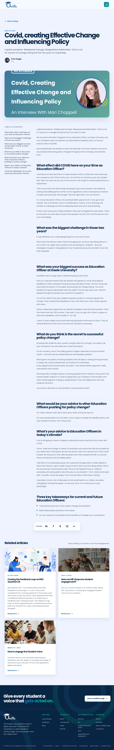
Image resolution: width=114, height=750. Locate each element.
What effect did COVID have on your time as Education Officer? (17, 133)
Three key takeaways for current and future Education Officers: (18, 172)
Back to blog (12, 21)
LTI (79, 722)
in (46, 526)
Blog (43, 726)
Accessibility (83, 746)
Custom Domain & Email (84, 727)
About (98, 719)
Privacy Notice (48, 746)
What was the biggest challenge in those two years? (18, 139)
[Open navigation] (106, 4)
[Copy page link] (74, 526)
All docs (81, 719)
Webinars (45, 722)
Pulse (62, 726)
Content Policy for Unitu (69, 746)
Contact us (100, 729)
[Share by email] (67, 526)
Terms (57, 746)
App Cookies (94, 746)
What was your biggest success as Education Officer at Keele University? (18, 146)
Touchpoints (64, 722)
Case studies (47, 719)
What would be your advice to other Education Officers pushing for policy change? (17, 160)
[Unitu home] (11, 4)
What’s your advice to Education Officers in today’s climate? (18, 166)
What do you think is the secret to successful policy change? (17, 153)
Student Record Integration (83, 735)
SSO (79, 731)
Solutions (99, 722)
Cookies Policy (105, 746)
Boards (62, 729)
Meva (62, 719)
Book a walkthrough (103, 726)
